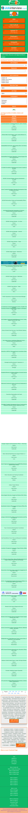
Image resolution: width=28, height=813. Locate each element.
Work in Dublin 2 (14, 779)
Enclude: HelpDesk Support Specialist (14, 670)
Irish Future (14, 128)
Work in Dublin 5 (14, 784)
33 (9, 693)
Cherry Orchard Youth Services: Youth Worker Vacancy (14, 330)
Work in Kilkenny (14, 793)
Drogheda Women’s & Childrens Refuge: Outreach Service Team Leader (14, 373)
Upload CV (14, 758)
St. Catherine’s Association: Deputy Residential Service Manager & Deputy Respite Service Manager (14, 559)
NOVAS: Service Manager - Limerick (14, 231)
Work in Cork (14, 788)
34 (12, 693)
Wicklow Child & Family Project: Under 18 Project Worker (14, 660)
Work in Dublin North (14, 770)
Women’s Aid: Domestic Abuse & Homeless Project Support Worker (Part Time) (14, 617)
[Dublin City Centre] (14, 79)
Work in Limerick (14, 795)
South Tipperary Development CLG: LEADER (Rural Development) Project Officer (14, 464)
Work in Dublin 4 (14, 783)
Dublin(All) (14, 129)
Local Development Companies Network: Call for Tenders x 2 (14, 124)
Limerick (14, 236)
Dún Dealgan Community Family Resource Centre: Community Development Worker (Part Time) (14, 266)
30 (16, 691)
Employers (14, 760)
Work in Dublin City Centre (14, 769)
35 (15, 693)
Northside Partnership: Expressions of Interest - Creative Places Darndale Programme (14, 211)
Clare (14, 184)
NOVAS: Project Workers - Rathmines (14, 276)
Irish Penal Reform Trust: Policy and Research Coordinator (14, 538)
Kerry (14, 246)
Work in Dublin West (14, 774)
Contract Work (14, 804)
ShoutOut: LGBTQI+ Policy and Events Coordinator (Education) (14, 352)
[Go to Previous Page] (3, 692)
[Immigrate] (20, 745)
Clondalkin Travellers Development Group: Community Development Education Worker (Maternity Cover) (14, 405)
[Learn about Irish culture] (14, 720)
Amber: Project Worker (14, 485)
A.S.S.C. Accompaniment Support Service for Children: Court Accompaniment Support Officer (14, 581)
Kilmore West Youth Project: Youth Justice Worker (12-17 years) (14, 135)
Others (14, 126)
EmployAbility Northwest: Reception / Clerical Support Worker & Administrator (14, 157)
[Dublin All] (14, 78)
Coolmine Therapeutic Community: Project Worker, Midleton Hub (14, 549)
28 (10, 691)
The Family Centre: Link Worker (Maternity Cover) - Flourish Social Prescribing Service (14, 341)
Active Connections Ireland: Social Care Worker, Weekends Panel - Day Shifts (14, 628)
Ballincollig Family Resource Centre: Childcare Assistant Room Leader (14, 596)
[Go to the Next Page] (25, 691)
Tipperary (14, 469)
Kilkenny (14, 490)
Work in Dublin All (14, 767)
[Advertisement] (14, 429)
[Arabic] (14, 103)
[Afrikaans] (14, 100)
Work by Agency (14, 800)
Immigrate (14, 763)
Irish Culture (14, 761)
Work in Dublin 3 (14, 781)
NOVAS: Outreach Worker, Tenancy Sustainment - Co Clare (14, 179)
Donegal (14, 367)
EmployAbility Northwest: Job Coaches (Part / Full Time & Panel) (14, 146)
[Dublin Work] (13, 2)
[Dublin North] (14, 81)
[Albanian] (14, 102)
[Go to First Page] (3, 691)
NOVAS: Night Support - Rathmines (14, 251)
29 (13, 691)
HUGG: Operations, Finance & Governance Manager (14, 296)
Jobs (14, 756)
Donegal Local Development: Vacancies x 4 (14, 362)
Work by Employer (14, 798)
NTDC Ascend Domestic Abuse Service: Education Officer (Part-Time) (14, 650)
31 (19, 691)
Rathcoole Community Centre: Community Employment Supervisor (14, 384)
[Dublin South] (14, 82)
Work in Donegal (14, 790)
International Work (14, 805)
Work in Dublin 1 (14, 777)
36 (18, 693)
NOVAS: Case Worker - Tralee (14, 286)
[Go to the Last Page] (25, 692)
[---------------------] (14, 99)
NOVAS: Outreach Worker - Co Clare (14, 221)
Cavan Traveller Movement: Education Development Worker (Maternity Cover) (14, 190)
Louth (14, 271)
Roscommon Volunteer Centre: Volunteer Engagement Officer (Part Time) (14, 570)
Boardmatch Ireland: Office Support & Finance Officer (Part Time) (14, 506)
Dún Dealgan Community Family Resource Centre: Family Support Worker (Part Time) (14, 320)
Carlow (14, 314)
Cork (14, 205)
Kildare (14, 480)
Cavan (14, 195)
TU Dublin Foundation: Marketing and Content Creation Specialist (14, 168)
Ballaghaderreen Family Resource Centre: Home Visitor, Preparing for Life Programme (14, 639)
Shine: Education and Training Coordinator (14, 474)
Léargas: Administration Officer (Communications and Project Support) (14, 517)
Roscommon (14, 576)
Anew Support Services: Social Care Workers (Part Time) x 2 (14, 495)
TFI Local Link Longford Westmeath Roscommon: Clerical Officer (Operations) (14, 681)
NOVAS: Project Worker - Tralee (14, 241)
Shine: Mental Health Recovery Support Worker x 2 (14, 453)
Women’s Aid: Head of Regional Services (14, 606)
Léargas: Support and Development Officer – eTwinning (14, 443)
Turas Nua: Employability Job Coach (14, 394)
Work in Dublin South (14, 772)
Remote (14, 301)
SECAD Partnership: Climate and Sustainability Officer (14, 200)
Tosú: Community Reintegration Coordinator (14, 527)
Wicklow (14, 565)
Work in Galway (14, 791)
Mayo (14, 346)
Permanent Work (14, 802)
